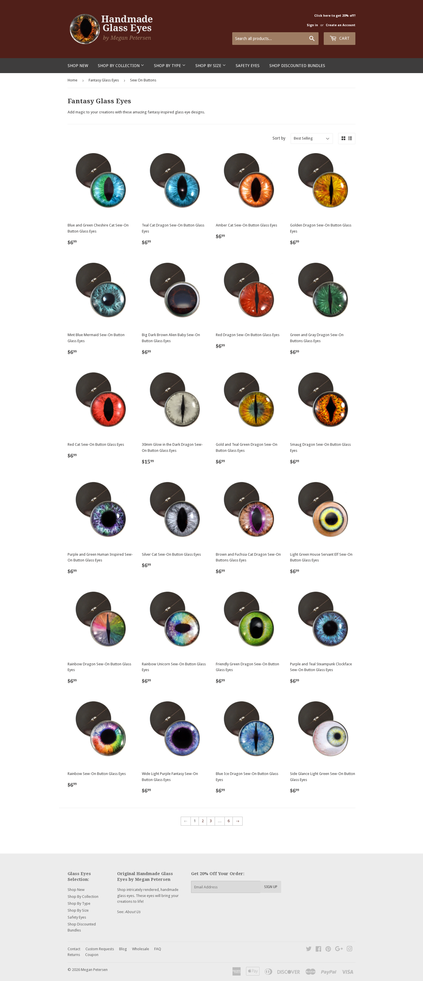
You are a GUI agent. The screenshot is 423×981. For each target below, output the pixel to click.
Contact (74, 949)
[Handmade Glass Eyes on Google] (339, 950)
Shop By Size (208, 65)
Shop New (78, 65)
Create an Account (340, 25)
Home (72, 80)
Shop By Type (168, 65)
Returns (74, 955)
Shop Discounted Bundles (297, 65)
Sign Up (270, 887)
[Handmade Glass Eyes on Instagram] (349, 950)
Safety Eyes (248, 65)
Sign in (312, 25)
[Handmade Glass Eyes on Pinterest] (328, 950)
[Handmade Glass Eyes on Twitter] (309, 950)
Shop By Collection (119, 65)
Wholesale (140, 949)
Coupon (91, 955)
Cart (344, 38)
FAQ (157, 949)
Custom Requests (99, 949)
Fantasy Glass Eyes (104, 80)
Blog (123, 949)
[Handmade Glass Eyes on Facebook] (318, 950)
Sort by (279, 138)
